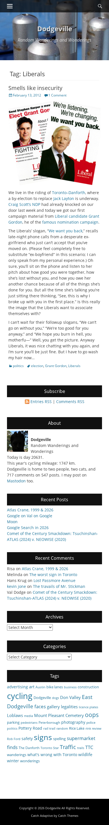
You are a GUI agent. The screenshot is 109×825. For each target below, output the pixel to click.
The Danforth (29, 747)
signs (43, 737)
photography (73, 722)
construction (88, 686)
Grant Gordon (56, 365)
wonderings (30, 760)
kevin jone (16, 586)
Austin (40, 687)
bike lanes (54, 686)
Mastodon (16, 481)
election (37, 365)
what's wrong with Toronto (52, 754)
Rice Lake (76, 728)
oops (92, 715)
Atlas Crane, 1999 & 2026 (30, 509)
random (62, 728)
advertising (17, 686)
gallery (53, 706)
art (31, 686)
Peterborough (49, 722)
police (91, 722)
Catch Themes (68, 815)
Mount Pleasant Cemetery (59, 715)
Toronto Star (50, 748)
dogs (55, 698)
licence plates (88, 707)
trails (80, 748)
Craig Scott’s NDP (24, 204)
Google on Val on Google (29, 515)
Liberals (74, 365)
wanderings (16, 754)
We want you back (65, 230)
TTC (89, 747)
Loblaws (15, 715)
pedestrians (29, 723)
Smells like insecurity (35, 88)
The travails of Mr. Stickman (59, 586)
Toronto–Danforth (68, 192)
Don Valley (70, 697)
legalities (69, 706)
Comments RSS (70, 401)
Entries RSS (41, 401)
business (70, 687)
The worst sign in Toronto (53, 574)
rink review (93, 728)
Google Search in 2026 (28, 527)
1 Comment (57, 95)
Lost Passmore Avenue (54, 580)
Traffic (68, 747)
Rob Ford (13, 739)
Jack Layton (63, 198)
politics (18, 365)
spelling (59, 738)
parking (13, 722)
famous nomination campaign (70, 222)
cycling (19, 696)
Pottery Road (30, 728)
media (28, 716)
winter (13, 760)
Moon (12, 521)
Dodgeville (54, 28)
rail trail (49, 728)
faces (40, 706)
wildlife (85, 754)
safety (27, 738)
